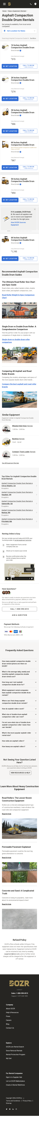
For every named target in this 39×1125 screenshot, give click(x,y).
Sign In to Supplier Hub (14, 1077)
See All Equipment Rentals (10, 463)
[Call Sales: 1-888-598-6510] (32, 4)
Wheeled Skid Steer (22, 426)
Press (8, 1016)
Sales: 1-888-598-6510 (19, 993)
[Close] (35, 209)
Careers (8, 1020)
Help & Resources (12, 1012)
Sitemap (9, 1103)
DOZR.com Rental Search (15, 1047)
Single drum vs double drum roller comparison (16, 340)
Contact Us (10, 1028)
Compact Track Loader (23, 452)
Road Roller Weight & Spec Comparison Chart (18, 296)
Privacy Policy (27, 1101)
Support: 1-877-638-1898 (20, 996)
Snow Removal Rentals (14, 1051)
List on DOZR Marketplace (15, 1081)
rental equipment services (22, 540)
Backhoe (18, 439)
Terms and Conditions (13, 1101)
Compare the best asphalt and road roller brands (19, 385)
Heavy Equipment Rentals (17, 11)
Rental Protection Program (15, 1054)
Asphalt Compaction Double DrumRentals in (17, 484)
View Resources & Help (20, 773)
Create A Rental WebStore (15, 1085)
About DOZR (10, 1009)
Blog (7, 1024)
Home (4, 11)
